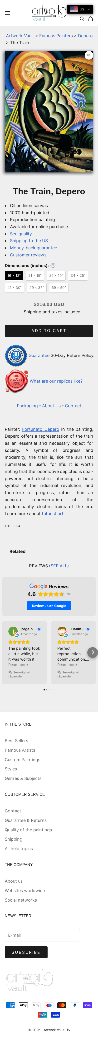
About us (14, 881)
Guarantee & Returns (26, 820)
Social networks (21, 900)
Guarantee (39, 355)
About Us (51, 405)
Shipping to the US (29, 240)
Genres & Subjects (23, 778)
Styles (11, 768)
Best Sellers (16, 740)
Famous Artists (20, 750)
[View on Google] (13, 631)
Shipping (13, 839)
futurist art (53, 513)
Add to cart (49, 330)
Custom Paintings (22, 759)
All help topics (19, 848)
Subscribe (26, 952)
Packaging (27, 405)
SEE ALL (59, 565)
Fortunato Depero (40, 429)
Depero (85, 35)
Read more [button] (18, 664)
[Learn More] (52, 265)
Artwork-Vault (20, 35)
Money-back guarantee (33, 247)
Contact (73, 405)
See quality (21, 233)
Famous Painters (56, 35)
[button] (5, 652)
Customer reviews (28, 254)
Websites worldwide (25, 890)
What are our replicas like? (56, 381)
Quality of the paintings (28, 829)
